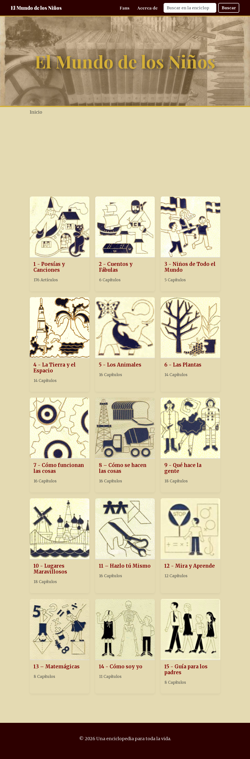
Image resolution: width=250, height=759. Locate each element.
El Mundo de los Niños (36, 7)
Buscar (229, 7)
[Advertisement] (138, 156)
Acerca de (147, 8)
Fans (124, 8)
